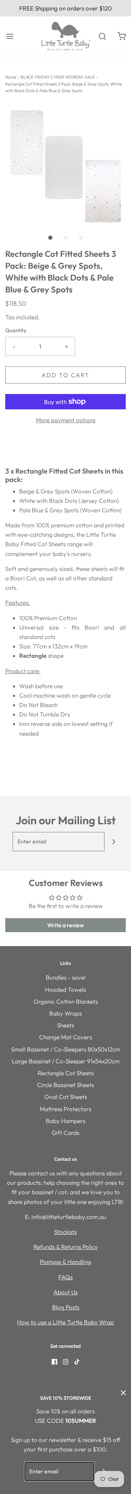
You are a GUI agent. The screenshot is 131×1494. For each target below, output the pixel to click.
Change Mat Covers (65, 1037)
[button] (65, 164)
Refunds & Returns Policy (66, 1246)
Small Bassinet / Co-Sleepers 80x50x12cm (65, 1049)
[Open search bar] (102, 36)
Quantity (16, 330)
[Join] (114, 841)
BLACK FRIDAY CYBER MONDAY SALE (58, 77)
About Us (65, 1292)
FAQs (65, 1277)
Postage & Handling (65, 1261)
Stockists (65, 1231)
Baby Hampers (65, 1120)
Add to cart (65, 375)
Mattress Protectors (65, 1109)
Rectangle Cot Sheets (66, 1073)
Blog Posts (65, 1307)
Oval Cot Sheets (65, 1096)
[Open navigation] (9, 36)
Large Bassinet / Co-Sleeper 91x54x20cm (65, 1061)
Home (10, 77)
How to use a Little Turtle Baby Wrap (65, 1322)
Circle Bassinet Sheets (65, 1084)
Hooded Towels (65, 989)
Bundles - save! (66, 977)
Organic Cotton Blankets (66, 1001)
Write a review (65, 925)
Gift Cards (65, 1132)
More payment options (65, 420)
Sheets (65, 1025)
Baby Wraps (65, 1013)
